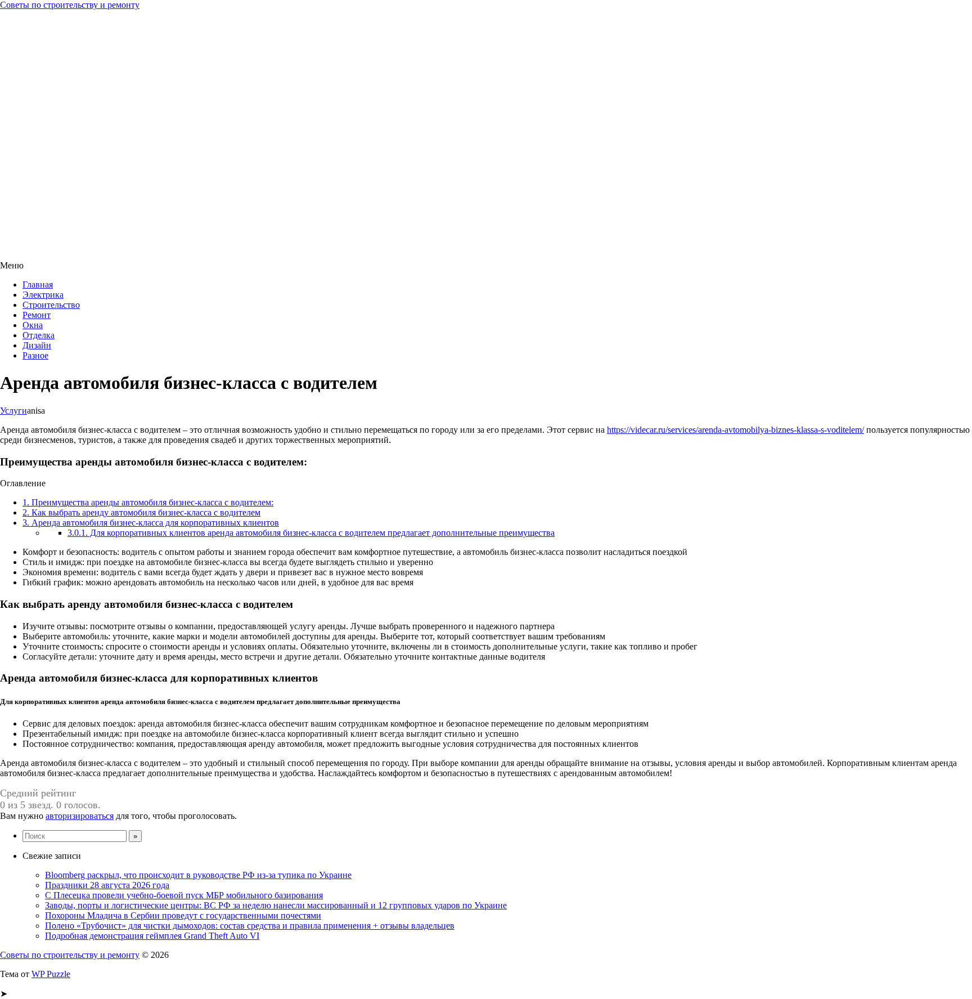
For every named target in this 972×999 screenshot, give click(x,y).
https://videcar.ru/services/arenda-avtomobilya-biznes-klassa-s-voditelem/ (735, 429)
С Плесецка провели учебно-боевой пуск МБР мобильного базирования (184, 895)
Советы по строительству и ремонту (70, 5)
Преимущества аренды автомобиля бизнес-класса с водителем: (147, 502)
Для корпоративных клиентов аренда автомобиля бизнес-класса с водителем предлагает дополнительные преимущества (311, 532)
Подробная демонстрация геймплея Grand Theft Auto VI (152, 935)
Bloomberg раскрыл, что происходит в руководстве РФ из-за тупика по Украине (198, 875)
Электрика (43, 294)
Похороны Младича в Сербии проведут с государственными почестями (183, 915)
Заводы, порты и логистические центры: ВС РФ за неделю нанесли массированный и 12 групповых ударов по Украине (276, 905)
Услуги (13, 410)
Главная (37, 284)
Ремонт (36, 315)
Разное (35, 355)
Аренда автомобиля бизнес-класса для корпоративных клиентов (150, 522)
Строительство (51, 305)
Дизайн (36, 345)
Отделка (38, 335)
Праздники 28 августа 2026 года (107, 885)
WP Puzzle (51, 974)
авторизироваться (80, 816)
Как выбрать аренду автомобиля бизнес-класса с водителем (141, 512)
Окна (32, 325)
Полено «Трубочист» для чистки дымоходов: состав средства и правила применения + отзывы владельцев (249, 925)
